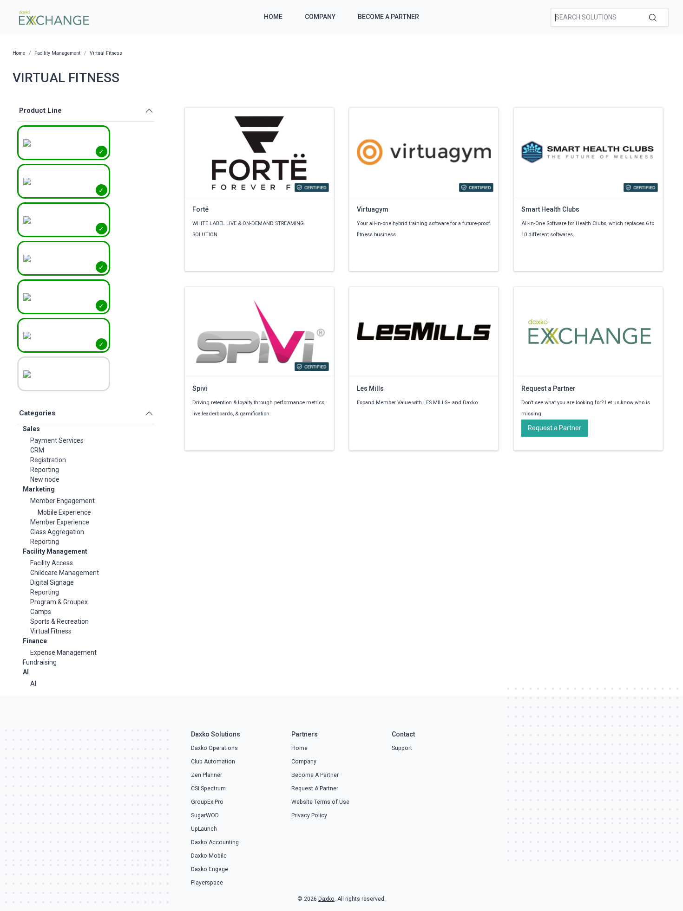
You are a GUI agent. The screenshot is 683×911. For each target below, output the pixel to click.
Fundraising (40, 662)
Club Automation (213, 761)
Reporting (44, 469)
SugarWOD (205, 815)
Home (273, 16)
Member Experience (59, 522)
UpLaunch (204, 829)
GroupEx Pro (207, 802)
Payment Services (57, 440)
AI (26, 672)
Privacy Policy (309, 815)
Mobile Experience (64, 512)
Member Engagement (62, 500)
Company (320, 16)
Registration (48, 460)
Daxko (326, 899)
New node (44, 479)
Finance (35, 641)
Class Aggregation (57, 532)
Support (402, 748)
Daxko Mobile (209, 856)
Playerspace (207, 882)
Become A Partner (388, 16)
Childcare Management (64, 572)
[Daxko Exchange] (53, 16)
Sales (31, 429)
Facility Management (55, 551)
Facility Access (51, 563)
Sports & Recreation (59, 621)
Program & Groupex (59, 602)
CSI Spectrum (208, 788)
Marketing (39, 489)
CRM (37, 450)
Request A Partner (314, 788)
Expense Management (63, 652)
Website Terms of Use (320, 802)
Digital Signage (52, 582)
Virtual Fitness (51, 631)
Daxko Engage (209, 869)
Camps (40, 611)
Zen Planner (206, 775)
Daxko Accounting (215, 842)
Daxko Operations (214, 748)
